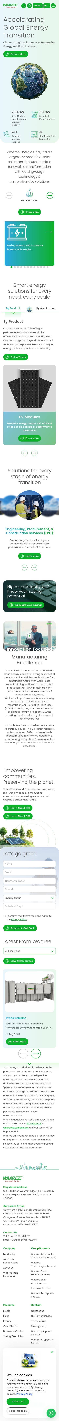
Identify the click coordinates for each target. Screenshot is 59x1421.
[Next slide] (50, 195)
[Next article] (35, 1053)
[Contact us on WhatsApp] (51, 1413)
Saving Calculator (13, 1336)
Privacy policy (39, 1326)
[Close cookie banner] (52, 1351)
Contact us (37, 1311)
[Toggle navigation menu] (53, 5)
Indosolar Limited (40, 1288)
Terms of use (38, 1321)
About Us (8, 1267)
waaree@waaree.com (16, 1127)
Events (7, 1321)
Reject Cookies (18, 1410)
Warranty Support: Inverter (41, 1333)
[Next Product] (34, 453)
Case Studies (10, 1326)
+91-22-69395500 (28, 1224)
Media (6, 1311)
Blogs (6, 1316)
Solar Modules (29, 200)
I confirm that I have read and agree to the (29, 917)
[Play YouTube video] (29, 636)
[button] (15, 54)
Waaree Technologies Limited (43, 1264)
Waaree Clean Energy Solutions (40, 1273)
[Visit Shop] (23, 5)
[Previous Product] (24, 453)
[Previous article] (23, 1053)
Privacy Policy (19, 919)
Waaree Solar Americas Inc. (39, 1281)
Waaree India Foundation (10, 1274)
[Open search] (29, 5)
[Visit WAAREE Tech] (48, 231)
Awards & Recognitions (10, 1261)
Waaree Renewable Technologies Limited (43, 1255)
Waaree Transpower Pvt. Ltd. (42, 1295)
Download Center (13, 1331)
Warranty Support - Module (42, 1341)
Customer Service (41, 1316)
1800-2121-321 (34, 1123)
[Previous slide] (9, 195)
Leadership (9, 1254)
